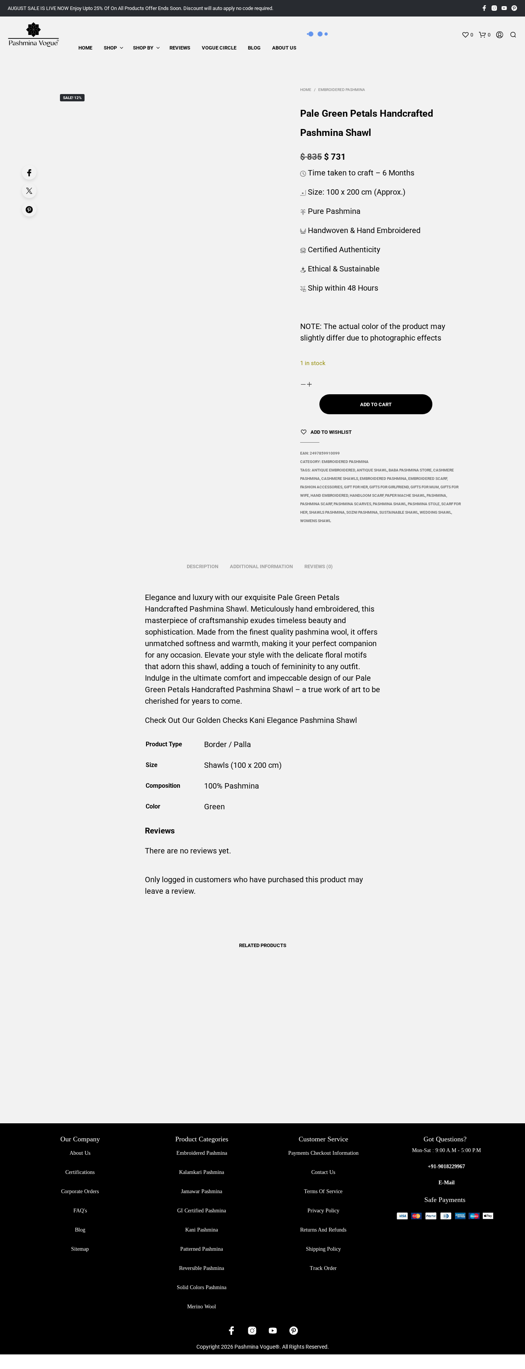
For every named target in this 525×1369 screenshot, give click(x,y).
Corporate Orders (80, 1191)
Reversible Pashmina (201, 1268)
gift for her (356, 487)
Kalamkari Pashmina (201, 1172)
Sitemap (80, 1249)
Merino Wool (201, 1306)
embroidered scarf (427, 478)
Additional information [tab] (261, 566)
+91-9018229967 (446, 1166)
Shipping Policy (323, 1249)
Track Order (323, 1268)
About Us (284, 48)
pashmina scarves (352, 504)
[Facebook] (29, 172)
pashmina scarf (316, 504)
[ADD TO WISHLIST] (125, 1058)
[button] (467, 35)
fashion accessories (321, 487)
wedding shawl (435, 512)
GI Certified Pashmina (201, 1211)
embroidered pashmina (383, 478)
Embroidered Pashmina (341, 90)
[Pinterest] (29, 209)
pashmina (436, 495)
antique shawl (372, 470)
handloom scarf (367, 495)
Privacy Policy (323, 1211)
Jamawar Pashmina (201, 1191)
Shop (110, 48)
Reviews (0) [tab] (318, 566)
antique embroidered (333, 470)
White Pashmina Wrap (109, 1079)
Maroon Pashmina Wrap (294, 1079)
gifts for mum (424, 487)
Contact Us (323, 1172)
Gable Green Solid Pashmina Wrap (395, 1077)
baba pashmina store (410, 470)
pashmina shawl (389, 504)
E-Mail (447, 1182)
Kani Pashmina (201, 1230)
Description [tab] (202, 566)
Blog (254, 48)
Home (85, 48)
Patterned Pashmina (201, 1249)
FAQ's (80, 1211)
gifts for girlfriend (389, 487)
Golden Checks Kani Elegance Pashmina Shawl (276, 720)
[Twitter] (29, 191)
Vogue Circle (219, 48)
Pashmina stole (424, 504)
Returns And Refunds (323, 1230)
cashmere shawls (339, 478)
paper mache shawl (405, 495)
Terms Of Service (323, 1191)
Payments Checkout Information (323, 1153)
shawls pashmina (327, 512)
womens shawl (315, 521)
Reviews (179, 48)
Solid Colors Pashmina (201, 1287)
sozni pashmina (362, 512)
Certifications (80, 1172)
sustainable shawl (398, 512)
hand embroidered (329, 495)
